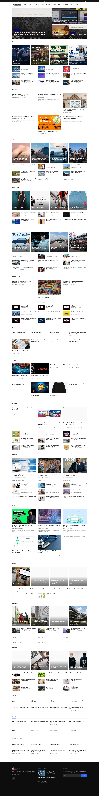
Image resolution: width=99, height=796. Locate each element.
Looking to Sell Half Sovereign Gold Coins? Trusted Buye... (78, 446)
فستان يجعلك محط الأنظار (36, 332)
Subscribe (84, 775)
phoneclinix (39, 554)
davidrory (32, 378)
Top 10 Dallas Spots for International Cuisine (77, 708)
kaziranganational (74, 167)
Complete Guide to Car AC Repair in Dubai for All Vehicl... (75, 267)
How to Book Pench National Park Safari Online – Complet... (48, 474)
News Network (27, 1)
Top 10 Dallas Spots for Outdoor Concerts (57, 700)
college (39, 133)
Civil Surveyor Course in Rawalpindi (47, 131)
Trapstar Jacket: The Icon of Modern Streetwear (28, 673)
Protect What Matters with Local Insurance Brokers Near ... (52, 490)
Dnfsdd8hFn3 (65, 537)
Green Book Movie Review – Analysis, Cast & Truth (58, 61)
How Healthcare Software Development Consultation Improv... (74, 526)
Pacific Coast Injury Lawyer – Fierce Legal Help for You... (39, 340)
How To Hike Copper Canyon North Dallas (20, 729)
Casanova (22, 447)
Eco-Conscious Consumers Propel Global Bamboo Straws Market (24, 635)
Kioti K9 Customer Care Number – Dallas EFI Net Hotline (38, 743)
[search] (86, 5)
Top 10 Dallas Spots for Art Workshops (39, 707)
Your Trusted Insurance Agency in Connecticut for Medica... (52, 497)
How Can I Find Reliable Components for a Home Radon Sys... (40, 622)
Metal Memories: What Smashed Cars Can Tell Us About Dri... (57, 247)
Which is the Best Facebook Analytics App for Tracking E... (24, 551)
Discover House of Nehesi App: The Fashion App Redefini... (60, 35)
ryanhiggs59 (34, 669)
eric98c (33, 208)
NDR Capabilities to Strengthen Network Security (49, 526)
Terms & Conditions (82, 793)
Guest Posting (42, 1)
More (77, 4)
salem (13, 334)
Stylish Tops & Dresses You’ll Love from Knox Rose (78, 680)
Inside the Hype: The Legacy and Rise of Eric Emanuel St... (77, 206)
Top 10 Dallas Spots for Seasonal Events (19, 700)
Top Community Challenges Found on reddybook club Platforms (73, 282)
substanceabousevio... (16, 118)
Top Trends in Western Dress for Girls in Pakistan (20, 206)
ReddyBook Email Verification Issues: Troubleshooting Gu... (53, 432)
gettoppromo (23, 485)
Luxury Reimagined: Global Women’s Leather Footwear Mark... (76, 582)
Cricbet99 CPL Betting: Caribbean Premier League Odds (27, 432)
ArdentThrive (53, 669)
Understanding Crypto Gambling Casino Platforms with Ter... (19, 376)
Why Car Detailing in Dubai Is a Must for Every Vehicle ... (78, 254)
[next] (50, 23)
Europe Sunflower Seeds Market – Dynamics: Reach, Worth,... (76, 365)
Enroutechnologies (49, 256)
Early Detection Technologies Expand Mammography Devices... (74, 635)
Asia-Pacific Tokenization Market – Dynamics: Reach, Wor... (57, 365)
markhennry (14, 528)
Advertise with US (49, 1)
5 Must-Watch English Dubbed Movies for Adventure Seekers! (28, 319)
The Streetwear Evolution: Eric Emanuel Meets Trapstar (39, 206)
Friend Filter (14, 554)
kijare (22, 681)
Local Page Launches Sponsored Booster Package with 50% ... (52, 67)
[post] (32, 23)
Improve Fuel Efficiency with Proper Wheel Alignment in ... (53, 268)
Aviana (47, 320)
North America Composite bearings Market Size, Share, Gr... (24, 589)
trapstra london (23, 675)
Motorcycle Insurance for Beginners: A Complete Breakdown (77, 333)
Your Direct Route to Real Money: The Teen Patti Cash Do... (49, 311)
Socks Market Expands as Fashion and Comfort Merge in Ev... (49, 640)
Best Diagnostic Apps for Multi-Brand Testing (48, 551)
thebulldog (33, 342)
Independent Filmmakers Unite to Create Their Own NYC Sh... (52, 74)
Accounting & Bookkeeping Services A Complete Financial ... (24, 497)
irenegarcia (15, 250)
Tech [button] (59, 4)
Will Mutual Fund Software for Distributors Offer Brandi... (26, 490)
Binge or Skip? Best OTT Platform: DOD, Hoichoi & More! (78, 306)
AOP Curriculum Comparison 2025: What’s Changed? (28, 484)
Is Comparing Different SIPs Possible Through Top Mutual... (22, 474)
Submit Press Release (35, 1)
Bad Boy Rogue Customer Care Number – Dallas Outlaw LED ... (77, 743)
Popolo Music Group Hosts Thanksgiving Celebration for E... (27, 81)
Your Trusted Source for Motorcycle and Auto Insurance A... (78, 490)
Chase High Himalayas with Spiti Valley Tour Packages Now (28, 179)
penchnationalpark (41, 477)
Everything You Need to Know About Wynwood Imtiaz (74, 639)
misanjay (14, 498)
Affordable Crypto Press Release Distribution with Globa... (19, 60)
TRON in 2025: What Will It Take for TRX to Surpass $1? (39, 394)
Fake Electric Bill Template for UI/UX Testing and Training (20, 667)
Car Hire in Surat (67, 178)
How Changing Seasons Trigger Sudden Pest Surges (27, 439)
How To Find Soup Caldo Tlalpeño (57, 728)
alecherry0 (53, 250)
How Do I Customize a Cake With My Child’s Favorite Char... (48, 296)
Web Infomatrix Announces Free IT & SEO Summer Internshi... (76, 60)
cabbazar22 (65, 179)
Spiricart (14, 161)
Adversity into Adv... (73, 161)
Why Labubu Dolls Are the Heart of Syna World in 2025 (28, 213)
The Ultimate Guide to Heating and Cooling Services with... (75, 672)
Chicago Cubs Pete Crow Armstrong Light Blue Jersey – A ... (75, 220)
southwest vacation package (44, 178)
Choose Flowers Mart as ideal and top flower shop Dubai (28, 687)
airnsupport (53, 161)
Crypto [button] (42, 4)
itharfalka (72, 256)
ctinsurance (48, 498)
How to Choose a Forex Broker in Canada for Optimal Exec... (52, 484)
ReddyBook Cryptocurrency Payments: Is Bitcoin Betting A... (78, 432)
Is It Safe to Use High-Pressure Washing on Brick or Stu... (20, 622)
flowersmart (23, 688)
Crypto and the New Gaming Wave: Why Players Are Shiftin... (40, 376)
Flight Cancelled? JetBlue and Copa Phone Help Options (58, 159)
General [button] (72, 4)
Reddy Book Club (15, 284)
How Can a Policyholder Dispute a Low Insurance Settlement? (20, 351)
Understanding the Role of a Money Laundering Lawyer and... (53, 446)
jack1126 (14, 256)
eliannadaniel (73, 447)
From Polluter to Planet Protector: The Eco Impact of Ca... (77, 247)
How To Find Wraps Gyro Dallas (19, 721)
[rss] (13, 778)
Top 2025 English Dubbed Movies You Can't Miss (78, 319)
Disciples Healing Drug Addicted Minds (23, 116)
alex (14, 36)
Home (25, 4)
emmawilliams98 (35, 161)
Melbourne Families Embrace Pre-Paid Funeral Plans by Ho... (78, 74)
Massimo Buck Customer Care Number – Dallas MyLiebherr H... (77, 751)
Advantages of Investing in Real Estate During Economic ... (78, 622)
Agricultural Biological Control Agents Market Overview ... (78, 439)
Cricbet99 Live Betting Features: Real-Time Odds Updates (73, 423)
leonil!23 (72, 314)
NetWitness (39, 528)
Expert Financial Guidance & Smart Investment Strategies (72, 474)
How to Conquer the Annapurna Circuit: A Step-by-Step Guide (79, 172)
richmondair (66, 674)
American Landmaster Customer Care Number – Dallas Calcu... (20, 751)
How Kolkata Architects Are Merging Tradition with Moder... (53, 629)
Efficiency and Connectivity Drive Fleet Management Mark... (23, 254)
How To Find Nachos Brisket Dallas (76, 721)
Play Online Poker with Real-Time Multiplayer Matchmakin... (21, 282)
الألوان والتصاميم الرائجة (54, 332)
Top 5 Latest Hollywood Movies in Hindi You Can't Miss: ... (53, 306)
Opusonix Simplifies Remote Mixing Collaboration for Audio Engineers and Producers (67, 21)
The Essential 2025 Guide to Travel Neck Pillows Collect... (20, 159)
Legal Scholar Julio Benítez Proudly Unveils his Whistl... (78, 35)
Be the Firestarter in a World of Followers (58, 667)
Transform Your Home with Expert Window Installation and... (27, 446)
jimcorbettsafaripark (24, 173)
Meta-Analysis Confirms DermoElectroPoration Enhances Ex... (53, 81)
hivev (72, 441)
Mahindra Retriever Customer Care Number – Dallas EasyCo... (20, 743)
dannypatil (52, 367)
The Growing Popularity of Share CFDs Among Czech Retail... (74, 497)
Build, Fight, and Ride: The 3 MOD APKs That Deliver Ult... (23, 526)
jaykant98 (22, 307)
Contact (13, 1)
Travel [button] (37, 4)
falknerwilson (33, 396)
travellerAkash (23, 180)
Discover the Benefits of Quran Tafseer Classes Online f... (73, 109)
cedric (52, 624)
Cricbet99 (47, 675)
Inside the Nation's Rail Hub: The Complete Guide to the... (39, 159)
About (23, 1)
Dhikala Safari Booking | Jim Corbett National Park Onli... (28, 172)
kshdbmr (47, 596)
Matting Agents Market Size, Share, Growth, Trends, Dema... (48, 261)
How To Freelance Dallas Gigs (37, 728)
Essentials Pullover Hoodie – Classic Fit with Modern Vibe (58, 394)
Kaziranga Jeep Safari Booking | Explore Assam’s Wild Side (77, 165)
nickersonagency (74, 492)
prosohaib (72, 681)
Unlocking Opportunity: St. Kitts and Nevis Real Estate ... (78, 629)
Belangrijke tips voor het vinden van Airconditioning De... (28, 680)
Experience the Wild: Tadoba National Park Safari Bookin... (24, 164)
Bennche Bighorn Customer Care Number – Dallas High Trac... (57, 751)
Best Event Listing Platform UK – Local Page (28, 67)
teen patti (40, 313)
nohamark (47, 485)
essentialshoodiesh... (53, 396)
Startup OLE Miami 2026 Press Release (78, 66)
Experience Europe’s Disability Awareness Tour (77, 159)
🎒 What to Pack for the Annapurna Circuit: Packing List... (52, 172)
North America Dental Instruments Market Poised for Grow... (52, 594)
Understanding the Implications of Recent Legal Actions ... (76, 340)
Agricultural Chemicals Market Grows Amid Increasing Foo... (49, 635)
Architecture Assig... (41, 97)
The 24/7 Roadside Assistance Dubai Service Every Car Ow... (78, 261)
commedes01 (23, 215)
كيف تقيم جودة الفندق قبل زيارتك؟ (18, 332)
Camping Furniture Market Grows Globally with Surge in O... (75, 589)
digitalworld (40, 262)
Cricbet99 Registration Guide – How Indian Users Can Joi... (53, 673)
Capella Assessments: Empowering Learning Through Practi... (39, 666)
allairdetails (40, 179)
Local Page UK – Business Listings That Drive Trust (23, 408)
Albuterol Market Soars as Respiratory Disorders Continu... (57, 582)
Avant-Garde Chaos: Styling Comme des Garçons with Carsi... (53, 213)
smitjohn (47, 167)
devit (63, 112)
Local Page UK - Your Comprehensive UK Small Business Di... (49, 423)
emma (70, 335)
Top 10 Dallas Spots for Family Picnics (58, 707)
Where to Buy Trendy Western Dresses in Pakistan (53, 220)
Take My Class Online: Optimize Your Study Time (21, 582)
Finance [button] (54, 4)
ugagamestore (23, 314)
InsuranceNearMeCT (49, 492)
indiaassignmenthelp (15, 97)
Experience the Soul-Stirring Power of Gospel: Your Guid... (78, 312)
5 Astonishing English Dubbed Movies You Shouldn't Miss (28, 306)
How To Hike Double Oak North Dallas (39, 721)
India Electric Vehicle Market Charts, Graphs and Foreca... (20, 248)
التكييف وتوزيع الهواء (54, 339)
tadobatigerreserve (16, 166)
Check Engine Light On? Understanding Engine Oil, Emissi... (23, 268)
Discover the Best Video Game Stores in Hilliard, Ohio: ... (28, 312)
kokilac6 (71, 624)
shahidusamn (73, 215)
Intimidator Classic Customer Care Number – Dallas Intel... (38, 751)
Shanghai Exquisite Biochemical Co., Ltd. (74, 536)
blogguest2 (34, 250)
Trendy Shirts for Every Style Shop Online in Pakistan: (77, 213)
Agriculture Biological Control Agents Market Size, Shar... (77, 383)
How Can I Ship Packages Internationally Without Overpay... (52, 165)
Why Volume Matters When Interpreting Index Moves (79, 484)
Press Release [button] (31, 4)
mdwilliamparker (16, 669)
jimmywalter (66, 221)
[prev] (14, 23)
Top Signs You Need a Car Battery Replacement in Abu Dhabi (27, 261)
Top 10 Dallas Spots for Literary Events (77, 700)
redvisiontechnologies (16, 477)
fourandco (15, 208)
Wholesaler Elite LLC (54, 208)
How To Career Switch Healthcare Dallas (57, 722)
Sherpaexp (47, 173)
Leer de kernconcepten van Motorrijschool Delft (51, 687)
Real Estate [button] (65, 4)
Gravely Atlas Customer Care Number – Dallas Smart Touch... (58, 743)
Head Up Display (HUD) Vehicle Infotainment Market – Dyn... (19, 383)
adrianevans (65, 528)
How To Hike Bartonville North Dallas (77, 728)
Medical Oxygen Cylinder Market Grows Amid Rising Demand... (23, 594)
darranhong (14, 378)
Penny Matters (65, 477)
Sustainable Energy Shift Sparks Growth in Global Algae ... (39, 582)
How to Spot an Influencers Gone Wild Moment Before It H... (53, 319)
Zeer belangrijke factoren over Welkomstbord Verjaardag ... (52, 680)
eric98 (71, 208)
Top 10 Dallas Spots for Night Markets (20, 707)
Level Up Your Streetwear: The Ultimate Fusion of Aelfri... (77, 667)
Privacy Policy (18, 1)
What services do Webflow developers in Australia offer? (39, 248)
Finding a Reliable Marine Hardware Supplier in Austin (27, 220)
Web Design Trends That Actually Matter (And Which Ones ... (52, 439)
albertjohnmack (15, 269)
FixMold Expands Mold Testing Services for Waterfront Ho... (27, 74)
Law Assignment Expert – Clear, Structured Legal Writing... (21, 95)
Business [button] (48, 4)
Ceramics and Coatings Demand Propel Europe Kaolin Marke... (23, 640)
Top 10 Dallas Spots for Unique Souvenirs (38, 700)
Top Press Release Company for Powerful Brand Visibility (77, 81)
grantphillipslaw (71, 342)
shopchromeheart (73, 669)
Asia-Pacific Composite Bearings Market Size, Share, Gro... (49, 588)
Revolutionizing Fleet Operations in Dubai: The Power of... (53, 254)
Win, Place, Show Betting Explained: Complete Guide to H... (39, 60)
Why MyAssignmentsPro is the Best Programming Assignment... (73, 117)
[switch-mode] (86, 1)
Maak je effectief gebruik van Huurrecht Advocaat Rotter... (78, 687)
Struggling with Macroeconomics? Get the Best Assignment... (49, 95)
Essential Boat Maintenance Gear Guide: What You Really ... (58, 206)
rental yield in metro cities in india (58, 622)
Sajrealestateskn (74, 630)
